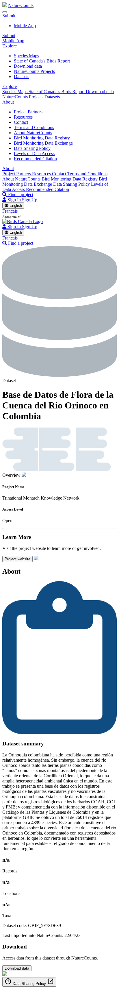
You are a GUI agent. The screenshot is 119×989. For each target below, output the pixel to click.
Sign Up (29, 199)
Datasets (21, 76)
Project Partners (28, 111)
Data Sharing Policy (32, 148)
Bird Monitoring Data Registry (42, 137)
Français (10, 211)
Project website (17, 559)
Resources (23, 117)
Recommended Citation (35, 158)
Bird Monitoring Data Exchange (43, 143)
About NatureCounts (33, 132)
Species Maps (26, 55)
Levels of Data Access (34, 153)
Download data (28, 66)
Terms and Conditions (34, 127)
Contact (21, 122)
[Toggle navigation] (4, 12)
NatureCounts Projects (34, 71)
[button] (8, 15)
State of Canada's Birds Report (42, 60)
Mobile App (25, 25)
